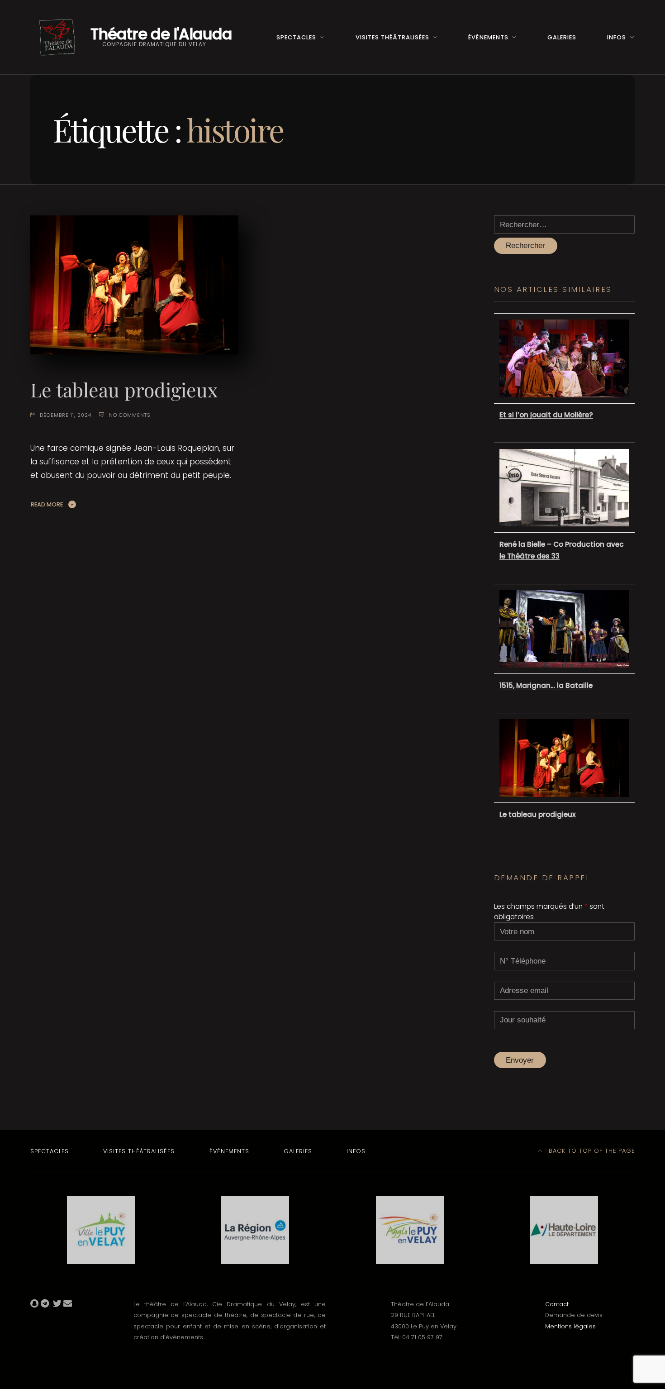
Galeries (561, 37)
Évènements (488, 37)
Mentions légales (570, 1326)
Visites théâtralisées (392, 37)
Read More (47, 504)
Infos (616, 37)
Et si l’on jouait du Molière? (546, 415)
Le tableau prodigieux (124, 389)
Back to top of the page (590, 1151)
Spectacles (296, 37)
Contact (557, 1304)
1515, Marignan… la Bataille (546, 685)
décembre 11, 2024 (65, 415)
